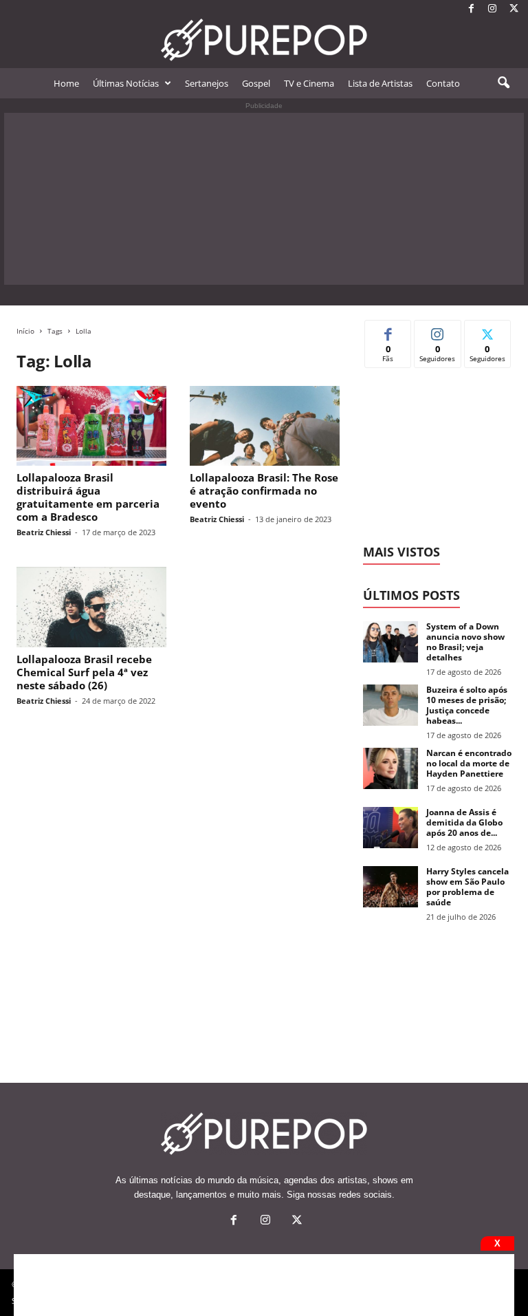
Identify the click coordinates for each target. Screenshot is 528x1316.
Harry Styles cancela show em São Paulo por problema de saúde (467, 886)
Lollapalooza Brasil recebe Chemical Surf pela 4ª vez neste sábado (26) (84, 672)
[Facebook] (471, 9)
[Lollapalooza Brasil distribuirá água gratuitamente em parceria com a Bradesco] (91, 426)
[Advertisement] (264, 199)
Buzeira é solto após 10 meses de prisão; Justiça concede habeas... (466, 705)
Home (66, 83)
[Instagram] (492, 9)
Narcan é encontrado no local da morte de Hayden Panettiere (469, 763)
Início (25, 331)
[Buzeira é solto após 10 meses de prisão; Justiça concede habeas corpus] (390, 705)
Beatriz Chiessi (43, 532)
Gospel (256, 83)
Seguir (437, 330)
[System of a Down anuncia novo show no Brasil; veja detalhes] (390, 641)
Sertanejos (206, 83)
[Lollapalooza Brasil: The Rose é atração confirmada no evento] (265, 426)
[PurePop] (264, 40)
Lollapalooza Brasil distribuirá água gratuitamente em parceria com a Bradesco (88, 497)
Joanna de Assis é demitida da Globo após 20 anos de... (464, 822)
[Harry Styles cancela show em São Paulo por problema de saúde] (390, 886)
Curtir (388, 330)
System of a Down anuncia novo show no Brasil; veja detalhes (465, 642)
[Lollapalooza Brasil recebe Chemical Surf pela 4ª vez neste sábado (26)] (91, 607)
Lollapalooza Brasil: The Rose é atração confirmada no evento (264, 490)
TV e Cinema (309, 83)
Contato (443, 83)
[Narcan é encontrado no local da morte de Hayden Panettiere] (390, 768)
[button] (503, 83)
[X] (513, 9)
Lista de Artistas (380, 83)
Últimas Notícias (126, 83)
